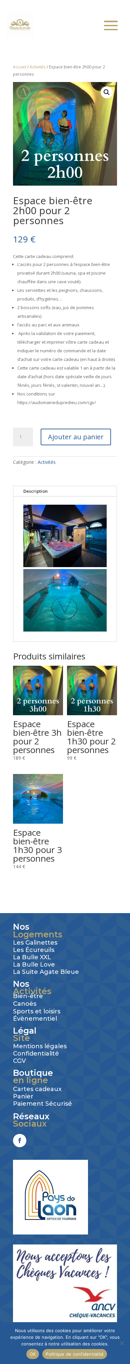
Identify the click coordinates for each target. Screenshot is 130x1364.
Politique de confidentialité (75, 1354)
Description (35, 491)
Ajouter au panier (76, 436)
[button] (107, 92)
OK (33, 1354)
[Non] (121, 1343)
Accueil (19, 67)
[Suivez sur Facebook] (19, 1140)
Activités (38, 67)
